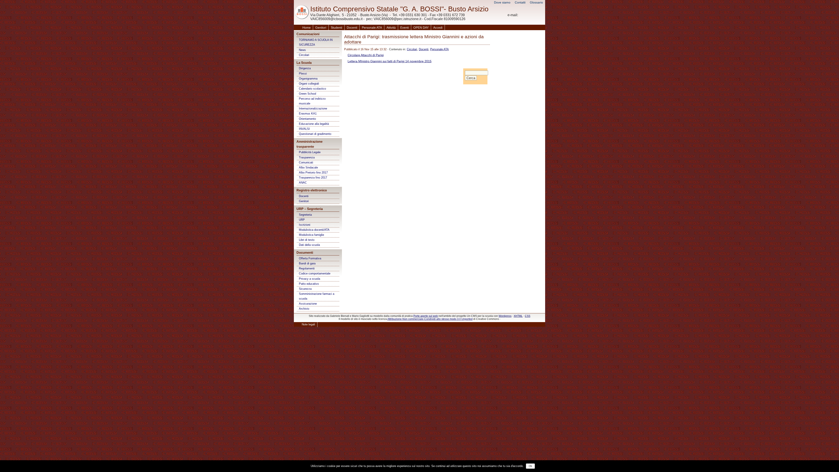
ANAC (303, 182)
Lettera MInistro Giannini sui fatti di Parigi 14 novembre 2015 (390, 61)
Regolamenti (307, 268)
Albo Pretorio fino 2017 (313, 172)
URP (302, 219)
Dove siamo (502, 2)
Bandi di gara (307, 263)
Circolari (304, 55)
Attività (391, 27)
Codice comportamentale (314, 273)
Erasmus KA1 (308, 113)
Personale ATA (372, 27)
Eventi (404, 27)
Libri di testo (306, 239)
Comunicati (306, 162)
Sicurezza (305, 288)
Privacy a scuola (309, 278)
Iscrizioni (304, 224)
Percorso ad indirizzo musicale (312, 101)
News (302, 50)
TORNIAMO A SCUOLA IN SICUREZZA (316, 42)
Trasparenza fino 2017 (313, 177)
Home (306, 27)
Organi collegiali (309, 83)
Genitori (320, 27)
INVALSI (304, 128)
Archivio (304, 308)
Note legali (308, 324)
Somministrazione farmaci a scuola (316, 296)
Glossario (536, 2)
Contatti (520, 2)
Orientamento (307, 118)
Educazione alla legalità (314, 123)
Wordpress (505, 316)
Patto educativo (309, 283)
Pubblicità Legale (310, 152)
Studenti (336, 27)
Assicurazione (308, 303)
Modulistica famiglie (311, 234)
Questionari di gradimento (315, 133)
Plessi (303, 73)
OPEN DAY (421, 27)
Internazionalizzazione (313, 108)
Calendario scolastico (312, 88)
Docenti (352, 27)
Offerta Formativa (310, 258)
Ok (530, 466)
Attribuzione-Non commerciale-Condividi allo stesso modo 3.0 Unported (430, 319)
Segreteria (305, 214)
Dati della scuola (309, 244)
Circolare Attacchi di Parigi (366, 55)
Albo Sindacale (308, 167)
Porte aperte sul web (425, 316)
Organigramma (308, 78)
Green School (307, 93)
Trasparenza (307, 157)
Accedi (437, 27)
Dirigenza (305, 68)
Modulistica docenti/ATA (314, 229)
